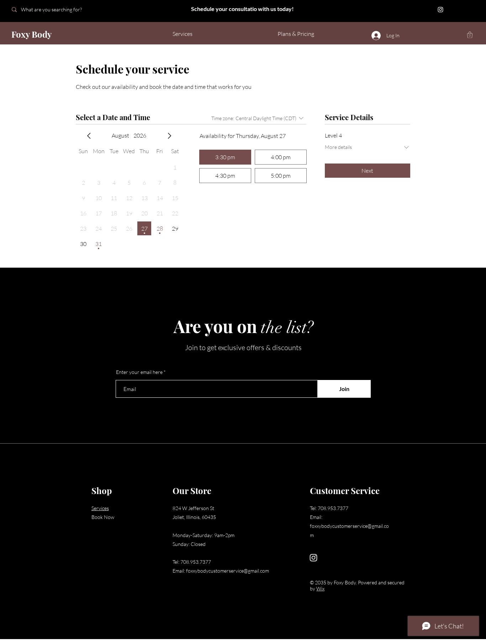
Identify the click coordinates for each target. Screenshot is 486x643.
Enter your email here (139, 372)
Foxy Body (31, 34)
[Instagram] (440, 9)
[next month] (169, 136)
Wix (320, 588)
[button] (469, 35)
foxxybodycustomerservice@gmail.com (227, 571)
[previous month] (89, 136)
